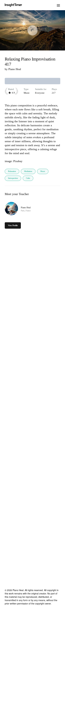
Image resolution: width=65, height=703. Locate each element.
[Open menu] (58, 5)
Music (42, 171)
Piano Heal (14, 69)
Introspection (13, 178)
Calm (28, 178)
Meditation (28, 171)
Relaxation (12, 171)
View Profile (13, 225)
